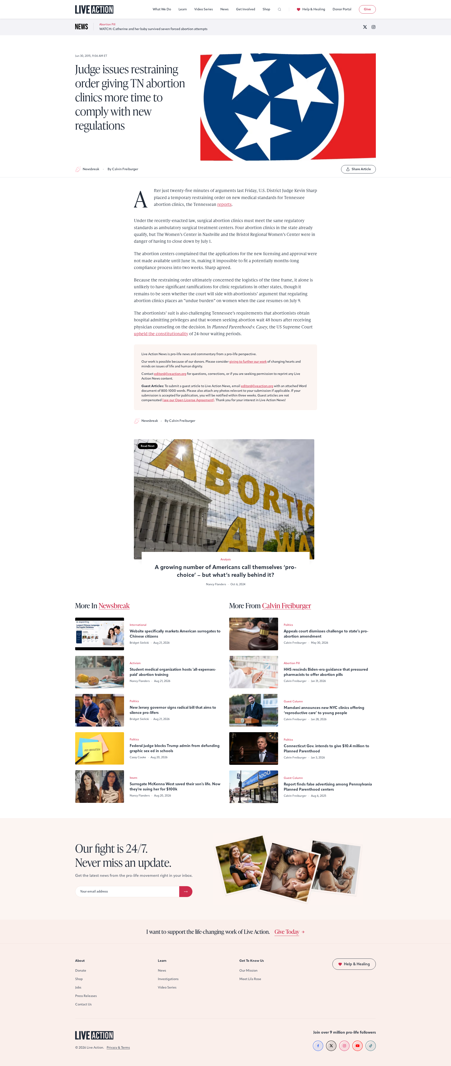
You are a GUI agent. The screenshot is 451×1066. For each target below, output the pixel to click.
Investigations (168, 979)
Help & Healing (313, 9)
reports (224, 204)
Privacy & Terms (118, 1048)
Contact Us (83, 1004)
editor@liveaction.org (170, 374)
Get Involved (245, 9)
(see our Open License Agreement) (188, 400)
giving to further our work (248, 362)
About (80, 961)
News (224, 9)
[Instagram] (373, 27)
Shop (266, 9)
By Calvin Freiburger (123, 169)
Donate (80, 971)
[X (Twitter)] (365, 27)
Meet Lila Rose (250, 979)
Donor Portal (342, 9)
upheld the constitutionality (161, 333)
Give (367, 9)
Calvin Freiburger (286, 605)
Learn (183, 9)
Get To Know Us (251, 961)
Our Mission (248, 971)
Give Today (287, 931)
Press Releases (86, 996)
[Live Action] (94, 9)
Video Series (203, 9)
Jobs (78, 987)
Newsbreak (91, 169)
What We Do (162, 9)
